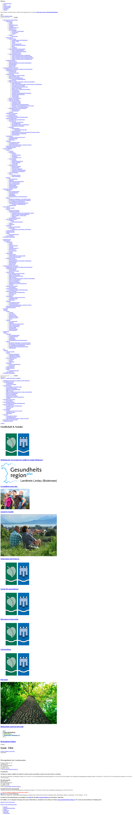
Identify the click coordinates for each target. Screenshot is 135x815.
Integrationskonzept (16, 131)
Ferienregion (12, 152)
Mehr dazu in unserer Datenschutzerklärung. (47, 12)
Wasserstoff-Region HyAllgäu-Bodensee (18, 196)
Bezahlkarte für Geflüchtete (18, 126)
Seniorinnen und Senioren (12, 113)
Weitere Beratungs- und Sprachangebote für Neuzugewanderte (26, 132)
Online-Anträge (12, 38)
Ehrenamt (8, 141)
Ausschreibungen (10, 235)
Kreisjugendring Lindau (14, 76)
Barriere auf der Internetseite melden (9, 804)
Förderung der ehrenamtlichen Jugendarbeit (21, 93)
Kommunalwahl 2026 (14, 234)
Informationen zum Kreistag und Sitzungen (21, 229)
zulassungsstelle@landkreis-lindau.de (12, 786)
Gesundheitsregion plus (11, 70)
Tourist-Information (16, 176)
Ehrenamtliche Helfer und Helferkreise (20, 124)
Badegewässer (12, 66)
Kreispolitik (8, 225)
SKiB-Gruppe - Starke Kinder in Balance (21, 89)
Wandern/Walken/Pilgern (17, 161)
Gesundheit (14, 47)
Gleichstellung (9, 136)
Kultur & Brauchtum (13, 172)
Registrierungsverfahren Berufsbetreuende (18, 117)
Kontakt (11, 35)
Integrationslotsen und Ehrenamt (19, 133)
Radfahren (14, 160)
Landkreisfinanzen (10, 230)
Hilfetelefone (12, 139)
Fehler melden (6, 813)
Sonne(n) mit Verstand (14, 73)
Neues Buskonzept (13, 179)
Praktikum (14, 216)
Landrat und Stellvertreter (14, 226)
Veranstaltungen (12, 71)
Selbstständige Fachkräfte (14, 218)
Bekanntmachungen (13, 25)
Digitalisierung (12, 195)
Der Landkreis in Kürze (11, 219)
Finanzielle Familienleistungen (18, 79)
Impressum (5, 812)
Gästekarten (14, 156)
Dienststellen (15, 36)
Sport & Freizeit (12, 158)
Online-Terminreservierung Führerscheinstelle (22, 56)
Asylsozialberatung (16, 123)
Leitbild (13, 33)
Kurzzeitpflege (12, 114)
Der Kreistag (12, 228)
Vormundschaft (15, 110)
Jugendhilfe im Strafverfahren (18, 85)
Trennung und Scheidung (14, 100)
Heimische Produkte (16, 166)
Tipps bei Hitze (12, 65)
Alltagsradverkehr (13, 187)
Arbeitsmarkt (12, 194)
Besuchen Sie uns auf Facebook (8, 802)
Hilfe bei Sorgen (12, 80)
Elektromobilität (12, 185)
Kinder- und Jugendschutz (15, 98)
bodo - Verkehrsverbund (14, 182)
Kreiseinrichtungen (10, 232)
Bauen (13, 46)
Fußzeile (5, 9)
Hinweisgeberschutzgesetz (9, 808)
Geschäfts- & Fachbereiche (18, 31)
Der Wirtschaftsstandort (14, 191)
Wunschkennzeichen (16, 52)
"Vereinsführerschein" (14, 143)
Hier (2, 793)
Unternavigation (7, 7)
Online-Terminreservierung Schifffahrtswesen (22, 59)
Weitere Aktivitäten (16, 162)
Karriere (11, 23)
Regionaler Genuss (13, 165)
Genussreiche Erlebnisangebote (19, 170)
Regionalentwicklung (11, 147)
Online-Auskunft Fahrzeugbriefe (19, 51)
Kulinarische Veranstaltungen (18, 171)
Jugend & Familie (10, 74)
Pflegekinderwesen (16, 109)
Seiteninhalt (6, 8)
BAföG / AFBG (15, 41)
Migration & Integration (11, 118)
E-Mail (29, 797)
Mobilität (8, 177)
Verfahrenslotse (15, 95)
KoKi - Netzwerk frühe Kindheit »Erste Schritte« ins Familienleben (27, 84)
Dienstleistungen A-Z (13, 27)
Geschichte (11, 220)
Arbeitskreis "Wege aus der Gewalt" (17, 137)
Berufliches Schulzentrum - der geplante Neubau (20, 199)
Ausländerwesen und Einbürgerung (20, 40)
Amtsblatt (11, 26)
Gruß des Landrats (10, 208)
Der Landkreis (6, 206)
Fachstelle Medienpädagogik (18, 94)
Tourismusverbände (16, 155)
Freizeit (7, 150)
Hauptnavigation (7, 6)
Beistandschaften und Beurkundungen (20, 104)
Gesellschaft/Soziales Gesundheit (10, 67)
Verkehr (13, 42)
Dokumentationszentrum (17, 221)
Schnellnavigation (7, 3)
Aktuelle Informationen (14, 184)
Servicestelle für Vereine (14, 142)
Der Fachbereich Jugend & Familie (17, 75)
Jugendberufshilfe (16, 91)
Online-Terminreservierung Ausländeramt (21, 55)
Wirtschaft (8, 190)
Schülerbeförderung (13, 186)
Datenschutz (6, 810)
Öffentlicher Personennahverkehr (16, 181)
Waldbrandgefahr (13, 64)
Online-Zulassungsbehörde (18, 50)
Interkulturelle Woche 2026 (21, 129)
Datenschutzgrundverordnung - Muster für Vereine (20, 144)
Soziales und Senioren (17, 44)
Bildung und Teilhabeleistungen (16, 78)
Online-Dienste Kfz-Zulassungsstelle (17, 49)
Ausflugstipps (15, 163)
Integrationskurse (15, 134)
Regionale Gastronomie (17, 168)
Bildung (8, 197)
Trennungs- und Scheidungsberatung (20, 107)
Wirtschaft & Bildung (8, 189)
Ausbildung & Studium (14, 211)
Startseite (3, 378)
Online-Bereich (9, 37)
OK (1, 14)
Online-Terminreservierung (15, 54)
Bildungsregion (12, 205)
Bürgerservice (9, 21)
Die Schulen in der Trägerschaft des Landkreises (19, 200)
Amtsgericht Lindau (16, 103)
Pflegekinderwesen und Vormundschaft (17, 108)
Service (10, 173)
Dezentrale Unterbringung (17, 122)
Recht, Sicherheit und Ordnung (19, 45)
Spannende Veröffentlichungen (19, 204)
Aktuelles (11, 151)
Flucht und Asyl (12, 120)
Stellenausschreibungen (14, 210)
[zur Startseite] (6, 16)
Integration (11, 127)
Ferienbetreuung (15, 90)
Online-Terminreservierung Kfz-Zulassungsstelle (22, 57)
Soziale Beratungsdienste (11, 115)
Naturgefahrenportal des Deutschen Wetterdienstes (20, 62)
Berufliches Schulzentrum (9, 237)
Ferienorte (14, 153)
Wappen (11, 223)
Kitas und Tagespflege (14, 99)
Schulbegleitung (15, 97)
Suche (4, 4)
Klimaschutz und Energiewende (13, 146)
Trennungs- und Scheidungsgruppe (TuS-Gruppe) (23, 105)
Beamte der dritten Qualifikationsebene (20, 214)
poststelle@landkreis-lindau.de (11, 769)
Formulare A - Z (12, 28)
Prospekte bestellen (16, 175)
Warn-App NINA (13, 61)
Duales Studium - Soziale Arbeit (19, 215)
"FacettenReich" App (16, 157)
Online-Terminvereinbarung (42, 797)
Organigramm (15, 32)
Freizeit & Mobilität (7, 148)
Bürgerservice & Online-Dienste (10, 20)
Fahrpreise (11, 180)
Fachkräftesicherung (13, 192)
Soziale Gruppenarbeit (17, 88)
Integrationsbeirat (15, 128)
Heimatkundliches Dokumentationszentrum (18, 203)
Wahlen (8, 233)
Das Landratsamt (13, 30)
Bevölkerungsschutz (10, 60)
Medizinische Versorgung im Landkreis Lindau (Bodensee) (19, 69)
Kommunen (11, 224)
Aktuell (10, 22)
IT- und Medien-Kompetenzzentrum (17, 201)
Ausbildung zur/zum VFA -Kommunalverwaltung (23, 213)
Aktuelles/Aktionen (13, 138)
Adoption (11, 112)
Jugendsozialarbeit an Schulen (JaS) (20, 86)
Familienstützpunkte (16, 83)
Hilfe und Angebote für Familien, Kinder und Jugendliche (22, 81)
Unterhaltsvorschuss (16, 102)
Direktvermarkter (15, 167)
